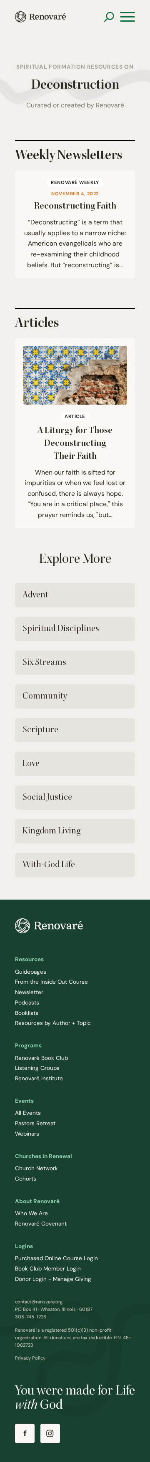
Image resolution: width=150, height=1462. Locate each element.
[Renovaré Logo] (40, 16)
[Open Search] (109, 16)
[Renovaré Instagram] (50, 1433)
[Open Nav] (127, 17)
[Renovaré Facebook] (25, 1433)
